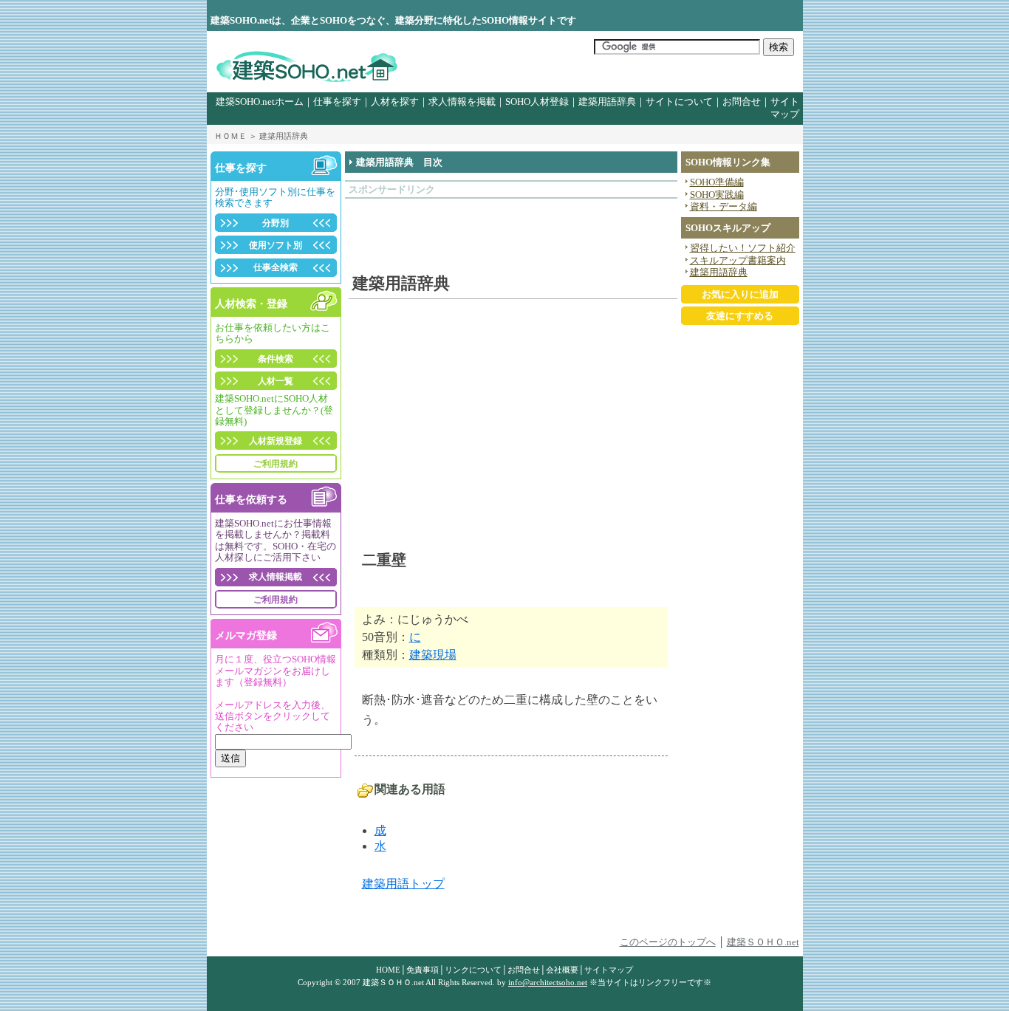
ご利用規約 (275, 463)
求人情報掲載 (275, 576)
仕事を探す (337, 102)
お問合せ (741, 102)
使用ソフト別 (275, 245)
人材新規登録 (275, 440)
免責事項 (422, 969)
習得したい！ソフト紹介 (743, 248)
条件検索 (275, 358)
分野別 (275, 223)
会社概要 (562, 969)
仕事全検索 (275, 267)
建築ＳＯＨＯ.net (763, 942)
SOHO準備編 (717, 182)
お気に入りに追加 (740, 294)
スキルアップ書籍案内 (738, 261)
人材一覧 (275, 381)
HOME (388, 969)
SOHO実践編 (717, 195)
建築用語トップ (403, 883)
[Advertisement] (435, 228)
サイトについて (679, 102)
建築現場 (432, 654)
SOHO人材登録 (537, 102)
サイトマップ (608, 969)
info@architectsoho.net (547, 982)
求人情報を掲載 (462, 102)
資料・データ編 (723, 207)
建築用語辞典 (607, 102)
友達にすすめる (739, 316)
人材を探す (395, 102)
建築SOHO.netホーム (260, 102)
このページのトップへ (668, 942)
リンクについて (473, 969)
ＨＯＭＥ (230, 135)
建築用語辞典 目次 (399, 162)
